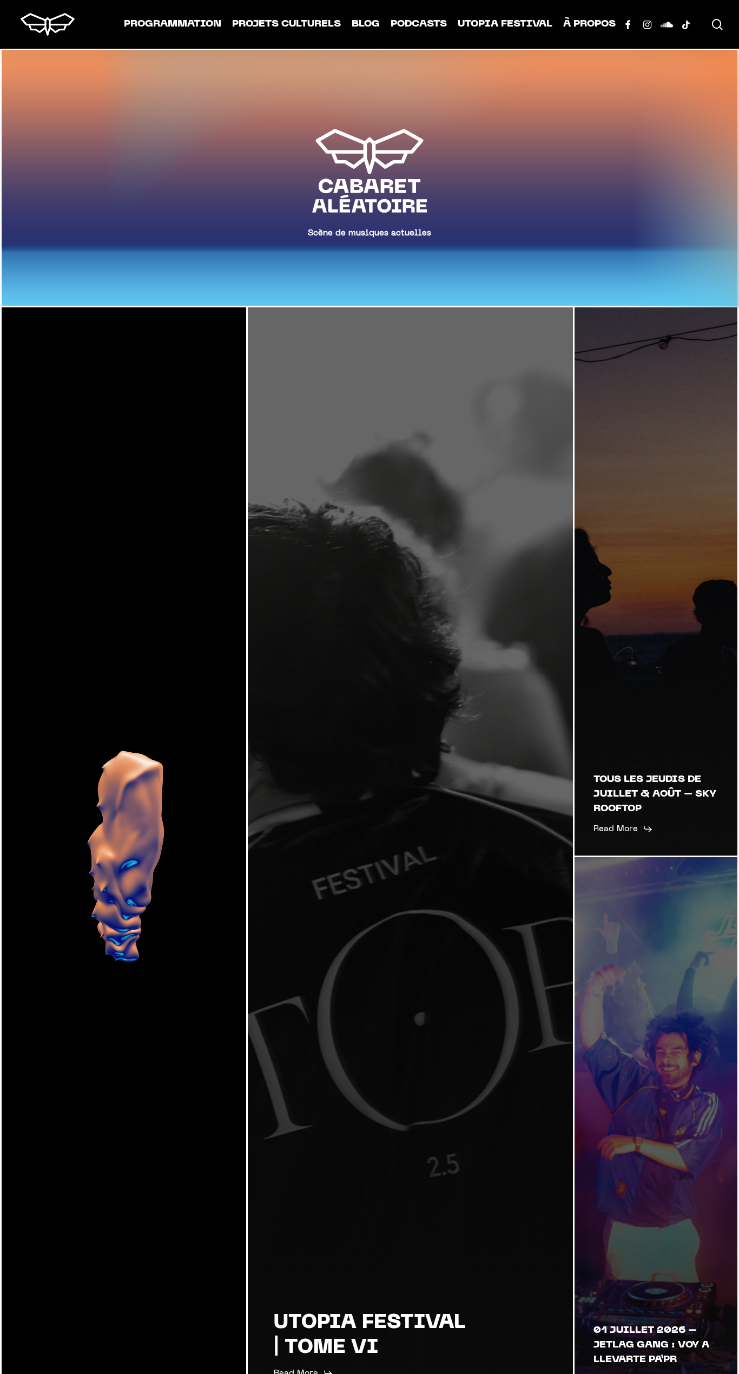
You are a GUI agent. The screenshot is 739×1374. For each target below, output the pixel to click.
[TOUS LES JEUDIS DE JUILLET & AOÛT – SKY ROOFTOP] (656, 581)
